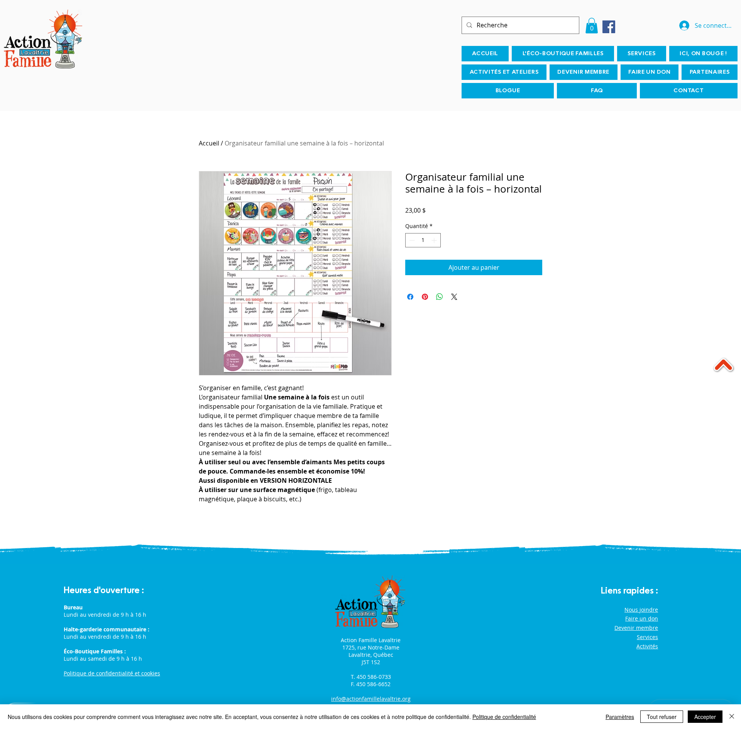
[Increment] (435, 240)
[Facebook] (608, 26)
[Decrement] (411, 240)
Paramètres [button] (620, 717)
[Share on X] (454, 296)
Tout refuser (662, 717)
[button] (591, 26)
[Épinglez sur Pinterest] (425, 296)
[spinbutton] (423, 240)
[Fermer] (731, 716)
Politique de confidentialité (504, 717)
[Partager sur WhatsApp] (439, 296)
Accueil (209, 143)
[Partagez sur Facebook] (410, 296)
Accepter (705, 717)
